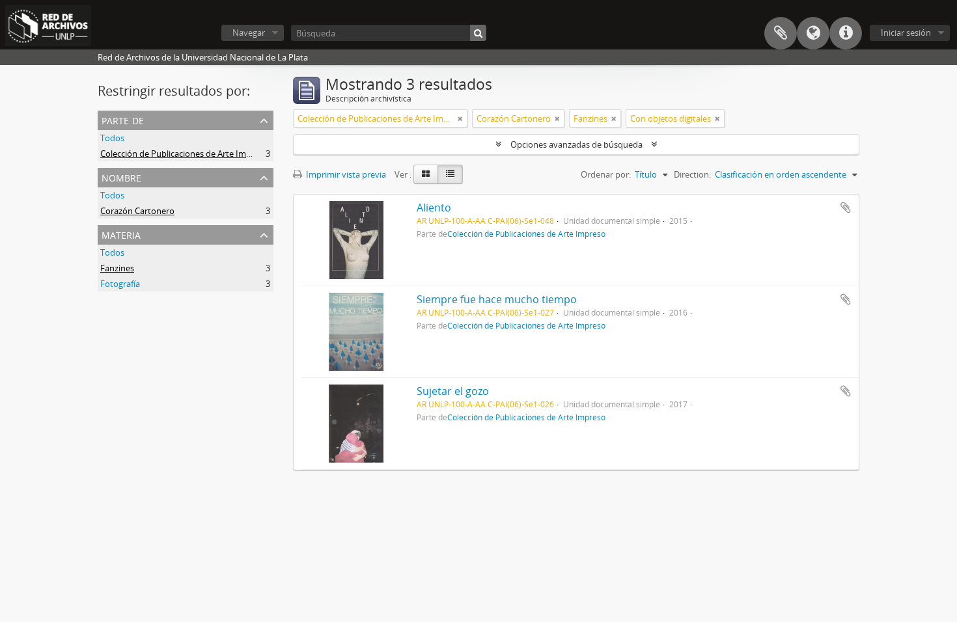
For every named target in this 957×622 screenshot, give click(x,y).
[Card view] (425, 174)
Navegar (248, 32)
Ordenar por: (606, 174)
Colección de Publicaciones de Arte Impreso (184, 153)
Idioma (813, 33)
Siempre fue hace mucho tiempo (497, 299)
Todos (112, 138)
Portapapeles (780, 33)
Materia (121, 234)
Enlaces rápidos (845, 33)
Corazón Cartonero (137, 211)
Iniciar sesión (906, 32)
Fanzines (117, 268)
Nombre (121, 176)
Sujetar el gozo (453, 391)
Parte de (123, 119)
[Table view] (450, 174)
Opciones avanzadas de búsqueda (576, 144)
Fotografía (120, 284)
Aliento (434, 207)
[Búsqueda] (478, 33)
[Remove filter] (460, 118)
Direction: (692, 174)
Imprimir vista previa (345, 174)
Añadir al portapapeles (845, 207)
